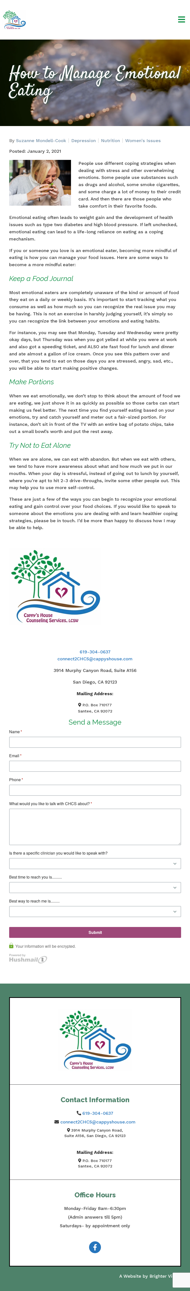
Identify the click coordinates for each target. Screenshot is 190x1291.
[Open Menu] (181, 20)
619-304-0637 (95, 651)
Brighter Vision (165, 1276)
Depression (83, 140)
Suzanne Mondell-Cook (41, 140)
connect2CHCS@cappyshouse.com (95, 658)
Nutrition (110, 140)
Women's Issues (143, 140)
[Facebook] (95, 1247)
